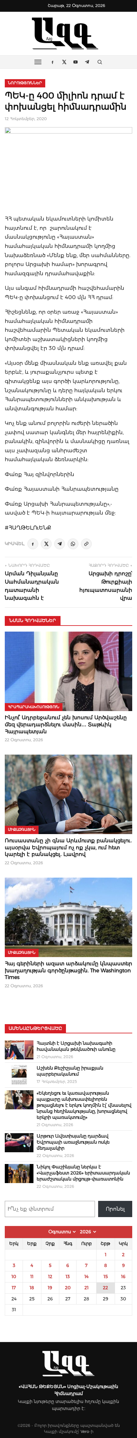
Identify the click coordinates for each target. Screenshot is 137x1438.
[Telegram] (59, 543)
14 (86, 1276)
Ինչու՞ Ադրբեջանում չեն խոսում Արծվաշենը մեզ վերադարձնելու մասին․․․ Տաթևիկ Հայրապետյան (66, 724)
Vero (85, 1431)
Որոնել (115, 1209)
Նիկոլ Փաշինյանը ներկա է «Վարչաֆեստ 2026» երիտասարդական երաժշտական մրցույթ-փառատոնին (83, 1173)
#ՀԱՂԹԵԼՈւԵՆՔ (28, 527)
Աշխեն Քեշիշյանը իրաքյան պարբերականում (70, 1071)
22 (105, 1287)
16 (123, 1276)
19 (50, 1287)
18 (32, 1287)
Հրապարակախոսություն (33, 707)
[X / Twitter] (46, 543)
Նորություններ (25, 83)
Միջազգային (21, 829)
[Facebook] (32, 543)
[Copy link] (86, 543)
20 (68, 1287)
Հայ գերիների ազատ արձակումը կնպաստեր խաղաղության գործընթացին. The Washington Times (68, 970)
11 (31, 1276)
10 (13, 1276)
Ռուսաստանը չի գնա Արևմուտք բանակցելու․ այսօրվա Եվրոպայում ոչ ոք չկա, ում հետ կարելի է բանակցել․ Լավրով (68, 847)
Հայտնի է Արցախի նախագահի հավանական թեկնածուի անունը (76, 1046)
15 (106, 1276)
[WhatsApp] (73, 543)
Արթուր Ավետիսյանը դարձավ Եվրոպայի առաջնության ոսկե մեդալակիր (73, 1142)
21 (86, 1287)
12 (50, 1276)
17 (14, 1287)
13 (68, 1276)
